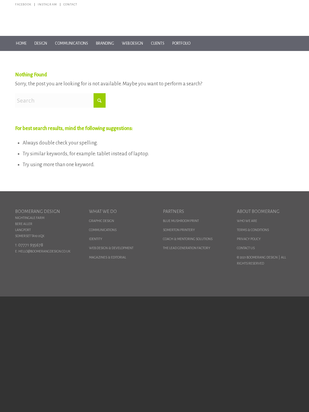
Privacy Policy (249, 239)
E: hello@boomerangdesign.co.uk (42, 251)
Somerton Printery (179, 230)
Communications (102, 230)
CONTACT (70, 4)
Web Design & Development (111, 248)
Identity (95, 239)
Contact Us (246, 248)
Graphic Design (101, 221)
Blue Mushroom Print (181, 221)
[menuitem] (25, 4)
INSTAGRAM (47, 4)
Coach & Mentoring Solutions (187, 239)
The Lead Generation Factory (186, 248)
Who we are (247, 221)
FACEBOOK (23, 4)
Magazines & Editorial (107, 257)
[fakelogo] (154, 22)
